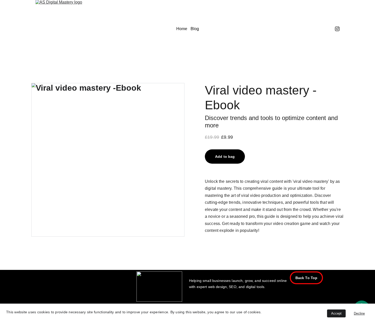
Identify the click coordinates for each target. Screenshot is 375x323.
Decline (359, 313)
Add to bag (225, 156)
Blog (195, 29)
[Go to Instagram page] (337, 29)
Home (181, 29)
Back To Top (306, 278)
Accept (336, 313)
